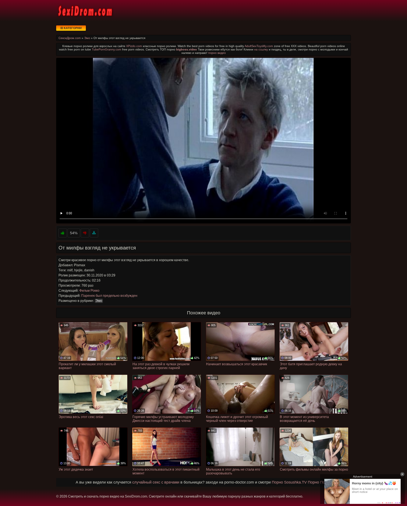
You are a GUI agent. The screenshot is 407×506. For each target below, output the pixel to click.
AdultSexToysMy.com (259, 46)
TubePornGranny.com (106, 49)
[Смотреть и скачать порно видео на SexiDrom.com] (84, 10)
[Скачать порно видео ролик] (94, 233)
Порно (277, 482)
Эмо (98, 300)
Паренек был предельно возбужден (109, 295)
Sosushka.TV (295, 482)
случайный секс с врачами (155, 482)
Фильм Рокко (89, 290)
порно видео (217, 52)
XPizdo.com (134, 46)
